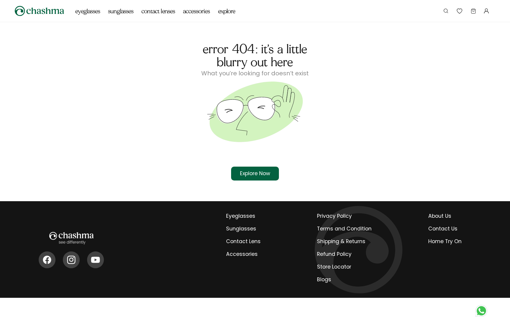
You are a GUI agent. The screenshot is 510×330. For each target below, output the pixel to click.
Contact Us (442, 228)
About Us (439, 216)
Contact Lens (243, 241)
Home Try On (445, 241)
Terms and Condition (344, 228)
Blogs (324, 279)
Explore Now (255, 173)
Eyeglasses (240, 216)
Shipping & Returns (341, 241)
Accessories (242, 254)
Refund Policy (334, 254)
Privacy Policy (334, 216)
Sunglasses (241, 228)
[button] (87, 8)
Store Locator (334, 266)
